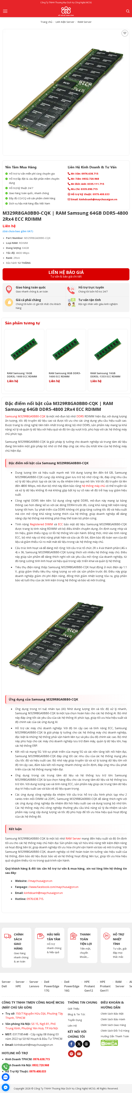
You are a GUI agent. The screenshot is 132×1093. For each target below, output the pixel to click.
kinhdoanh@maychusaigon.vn (43, 893)
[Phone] (5, 1067)
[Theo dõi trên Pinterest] (71, 1053)
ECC (60, 524)
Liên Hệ (72, 1025)
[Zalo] (5, 1077)
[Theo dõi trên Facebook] (71, 1043)
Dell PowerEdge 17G (51, 986)
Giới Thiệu (73, 1008)
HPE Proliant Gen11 (105, 986)
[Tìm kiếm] (127, 11)
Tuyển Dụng (75, 1020)
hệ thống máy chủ (93, 486)
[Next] (126, 360)
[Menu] (5, 11)
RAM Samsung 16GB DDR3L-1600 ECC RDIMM (22, 375)
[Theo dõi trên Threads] (86, 1043)
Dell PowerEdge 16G (71, 986)
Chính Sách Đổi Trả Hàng (115, 1030)
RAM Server (85, 22)
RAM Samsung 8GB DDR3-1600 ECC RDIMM (65, 375)
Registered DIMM (41, 524)
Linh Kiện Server (65, 22)
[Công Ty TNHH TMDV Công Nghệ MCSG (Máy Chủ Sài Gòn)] (66, 11)
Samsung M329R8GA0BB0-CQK (25, 416)
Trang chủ (46, 22)
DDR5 (80, 416)
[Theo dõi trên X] (78, 1043)
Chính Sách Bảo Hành (113, 1019)
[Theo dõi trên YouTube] (78, 1053)
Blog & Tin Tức (76, 1014)
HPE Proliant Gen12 (89, 986)
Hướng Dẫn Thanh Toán (115, 1036)
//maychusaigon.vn (40, 881)
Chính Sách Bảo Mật (112, 1013)
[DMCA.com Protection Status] (109, 1042)
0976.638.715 (35, 899)
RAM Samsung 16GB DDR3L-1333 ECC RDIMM (105, 375)
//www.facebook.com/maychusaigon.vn (53, 887)
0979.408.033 (101, 194)
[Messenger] (5, 1087)
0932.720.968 (40, 1065)
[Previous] (5, 360)
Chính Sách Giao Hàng (113, 1025)
